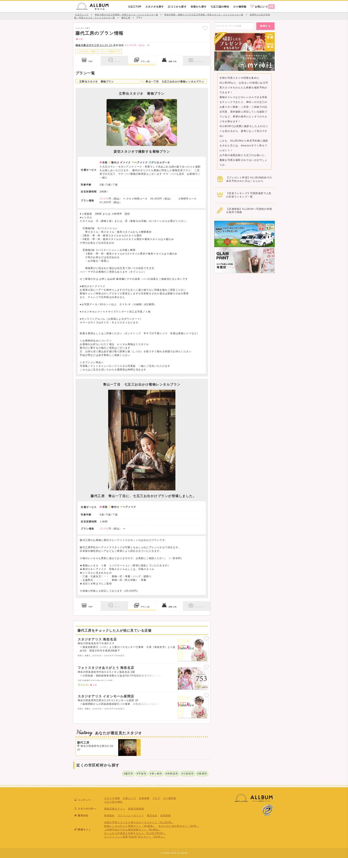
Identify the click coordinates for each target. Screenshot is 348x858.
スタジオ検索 (112, 798)
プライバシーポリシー (130, 815)
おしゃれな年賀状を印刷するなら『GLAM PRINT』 (135, 833)
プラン (145, 61)
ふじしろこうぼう (83, 28)
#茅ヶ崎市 (156, 773)
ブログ (156, 798)
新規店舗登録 (136, 808)
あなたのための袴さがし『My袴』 (178, 826)
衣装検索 (144, 798)
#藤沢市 (128, 773)
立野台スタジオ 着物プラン (96, 81)
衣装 (173, 61)
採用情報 (165, 815)
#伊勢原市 (172, 773)
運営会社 (152, 815)
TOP (90, 61)
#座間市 (202, 773)
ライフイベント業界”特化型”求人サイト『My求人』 (135, 836)
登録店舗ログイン (114, 808)
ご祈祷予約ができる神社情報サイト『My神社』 (132, 829)
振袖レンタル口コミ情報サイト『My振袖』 (130, 826)
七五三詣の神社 (113, 801)
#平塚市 (141, 773)
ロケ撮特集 (169, 798)
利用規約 (109, 815)
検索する (265, 26)
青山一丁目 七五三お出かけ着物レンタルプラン (174, 81)
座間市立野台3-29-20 (94, 45)
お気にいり (264, 6)
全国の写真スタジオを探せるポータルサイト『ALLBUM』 (139, 822)
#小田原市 (188, 773)
